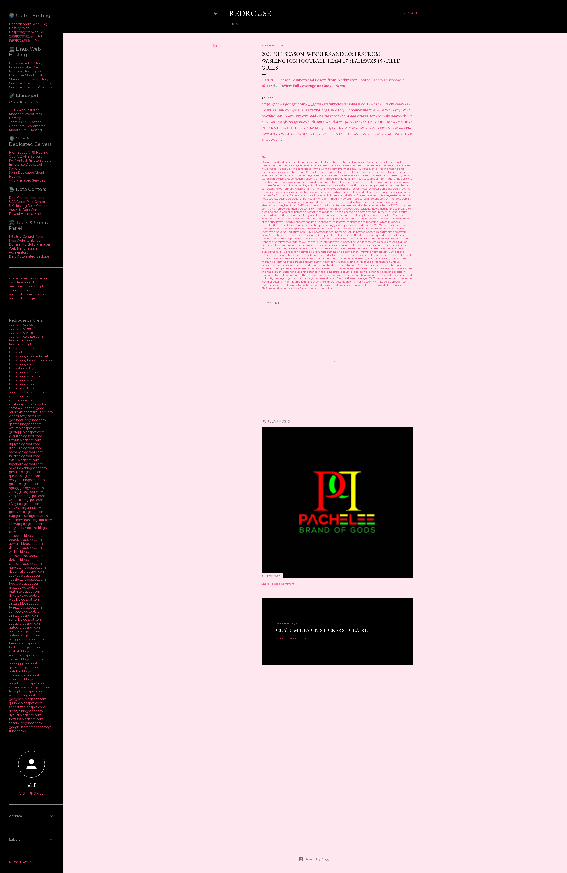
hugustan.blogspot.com (27, 568)
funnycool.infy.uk (22, 348)
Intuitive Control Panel (26, 237)
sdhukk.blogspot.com (25, 619)
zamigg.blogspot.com (26, 492)
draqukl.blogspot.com (25, 448)
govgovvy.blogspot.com (28, 699)
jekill (32, 785)
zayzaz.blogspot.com (25, 603)
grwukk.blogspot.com (26, 472)
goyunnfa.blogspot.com (27, 420)
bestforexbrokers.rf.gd (26, 286)
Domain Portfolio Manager (29, 244)
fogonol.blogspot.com (26, 464)
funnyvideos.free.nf (23, 372)
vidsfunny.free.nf (21, 404)
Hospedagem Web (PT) (27, 32)
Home (235, 24)
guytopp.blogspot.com (26, 432)
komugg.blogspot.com (27, 524)
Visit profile (31, 793)
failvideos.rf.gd (20, 344)
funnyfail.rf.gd (19, 352)
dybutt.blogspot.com (25, 715)
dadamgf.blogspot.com (27, 572)
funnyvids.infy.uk (21, 388)
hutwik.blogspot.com (25, 635)
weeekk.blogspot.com (26, 500)
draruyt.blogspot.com (25, 548)
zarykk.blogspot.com (25, 508)
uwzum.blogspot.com (26, 544)
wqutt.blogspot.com (24, 428)
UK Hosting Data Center (28, 206)
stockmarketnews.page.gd (29, 278)
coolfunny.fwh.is (21, 332)
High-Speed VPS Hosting (28, 153)
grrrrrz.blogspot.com (25, 484)
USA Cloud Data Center (27, 202)
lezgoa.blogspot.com (25, 631)
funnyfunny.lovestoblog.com (31, 360)
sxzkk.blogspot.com (24, 460)
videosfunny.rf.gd (22, 400)
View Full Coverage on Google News (314, 85)
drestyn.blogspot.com (26, 711)
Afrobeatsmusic (31, 412)
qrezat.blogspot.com (25, 588)
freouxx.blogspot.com (25, 643)
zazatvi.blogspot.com (25, 723)
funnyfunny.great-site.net (28, 356)
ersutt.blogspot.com (24, 655)
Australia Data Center (25, 210)
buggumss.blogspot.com (28, 516)
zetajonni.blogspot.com (27, 496)
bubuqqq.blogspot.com (27, 663)
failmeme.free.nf (21, 340)
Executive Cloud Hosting (28, 75)
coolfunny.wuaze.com (26, 336)
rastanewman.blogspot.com (30, 520)
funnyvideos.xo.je (22, 384)
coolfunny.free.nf (22, 328)
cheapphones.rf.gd (23, 290)
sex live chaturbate (293, 172)
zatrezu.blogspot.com (26, 659)
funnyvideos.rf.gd (22, 380)
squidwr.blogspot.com (26, 556)
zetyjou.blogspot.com (26, 576)
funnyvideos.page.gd (25, 376)
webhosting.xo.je (22, 298)
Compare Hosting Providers (30, 87)
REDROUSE (250, 13)
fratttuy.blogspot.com (26, 647)
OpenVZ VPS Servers (25, 157)
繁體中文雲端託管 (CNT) (26, 36)
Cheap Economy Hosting (28, 79)
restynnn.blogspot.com (27, 480)
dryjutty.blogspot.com (26, 596)
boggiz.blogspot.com (25, 540)
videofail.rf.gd (19, 396)
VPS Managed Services (27, 180)
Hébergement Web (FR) (28, 24)
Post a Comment (283, 583)
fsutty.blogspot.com (24, 456)
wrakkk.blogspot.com (25, 552)
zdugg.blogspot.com (25, 623)
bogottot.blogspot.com (27, 683)
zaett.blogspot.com (24, 615)
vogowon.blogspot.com (27, 536)
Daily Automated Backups (29, 256)
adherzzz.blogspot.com (27, 707)
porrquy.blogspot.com (26, 452)
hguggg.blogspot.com (26, 488)
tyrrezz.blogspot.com (25, 607)
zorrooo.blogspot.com (26, 611)
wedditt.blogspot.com (26, 695)
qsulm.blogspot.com (25, 667)
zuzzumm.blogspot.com (28, 675)
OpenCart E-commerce (27, 126)
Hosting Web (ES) (23, 28)
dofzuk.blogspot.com (25, 560)
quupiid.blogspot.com (25, 703)
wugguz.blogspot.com (26, 639)
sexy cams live (31, 416)
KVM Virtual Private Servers (30, 161)
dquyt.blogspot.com (24, 444)
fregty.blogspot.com (25, 584)
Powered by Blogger (318, 859)
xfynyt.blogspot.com (25, 504)
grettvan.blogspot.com (27, 512)
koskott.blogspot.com (26, 651)
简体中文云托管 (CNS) (24, 40)
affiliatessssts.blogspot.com (30, 687)
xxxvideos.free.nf (21, 282)
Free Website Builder (25, 240)
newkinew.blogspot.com (28, 468)
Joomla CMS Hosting (25, 122)
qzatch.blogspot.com (25, 424)
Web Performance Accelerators (23, 250)
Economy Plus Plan (24, 67)
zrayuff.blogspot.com (25, 440)
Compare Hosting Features (30, 83)
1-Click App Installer (24, 110)
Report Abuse (21, 862)
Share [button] (217, 46)
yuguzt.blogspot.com (25, 436)
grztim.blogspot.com (25, 592)
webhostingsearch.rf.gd (27, 294)
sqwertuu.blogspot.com (27, 679)
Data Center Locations (26, 198)
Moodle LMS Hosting (25, 130)
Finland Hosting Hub (25, 214)
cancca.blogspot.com (25, 564)
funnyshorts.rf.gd (22, 368)
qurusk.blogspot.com (25, 476)
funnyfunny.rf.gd (21, 364)
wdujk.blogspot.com (24, 599)
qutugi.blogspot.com (25, 627)
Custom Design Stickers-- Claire (322, 630)
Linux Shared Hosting (25, 63)
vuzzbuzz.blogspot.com (27, 580)
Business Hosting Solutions (30, 71)
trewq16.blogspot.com (26, 691)
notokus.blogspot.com (26, 671)
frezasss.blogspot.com (26, 719)
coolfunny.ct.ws (21, 324)
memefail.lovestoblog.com (29, 392)
